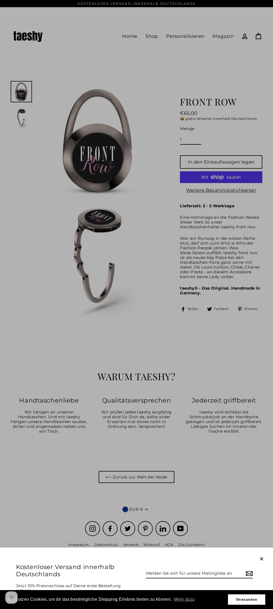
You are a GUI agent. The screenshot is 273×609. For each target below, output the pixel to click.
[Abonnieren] (248, 573)
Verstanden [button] (247, 599)
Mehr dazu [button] (184, 599)
